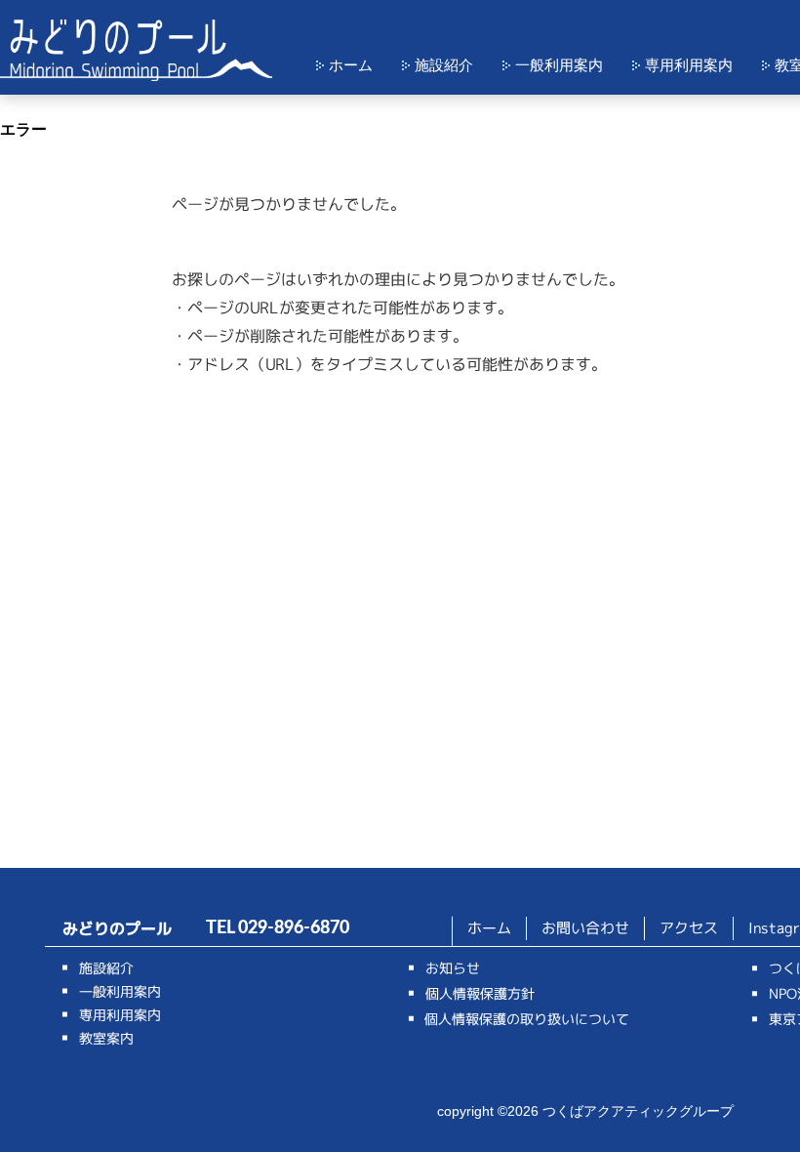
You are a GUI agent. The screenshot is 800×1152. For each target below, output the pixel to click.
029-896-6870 (293, 928)
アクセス (689, 928)
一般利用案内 (559, 65)
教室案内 (106, 1038)
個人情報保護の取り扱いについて (526, 1018)
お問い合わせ (585, 928)
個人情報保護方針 (480, 993)
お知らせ (452, 968)
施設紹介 (444, 65)
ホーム (351, 65)
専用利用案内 (689, 65)
